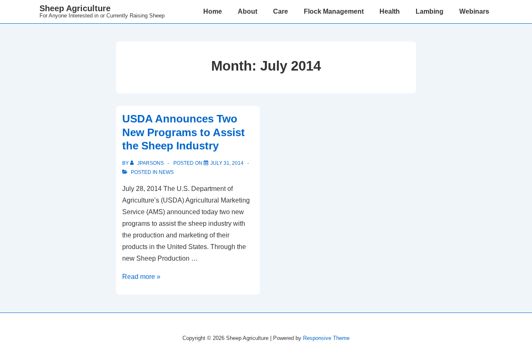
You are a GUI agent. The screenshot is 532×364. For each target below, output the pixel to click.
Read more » (141, 276)
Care (280, 11)
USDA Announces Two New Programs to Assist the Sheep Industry (183, 132)
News (166, 172)
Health (389, 11)
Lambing (429, 11)
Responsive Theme (326, 338)
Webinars (474, 11)
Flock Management (334, 11)
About (247, 11)
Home (212, 11)
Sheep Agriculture (75, 8)
